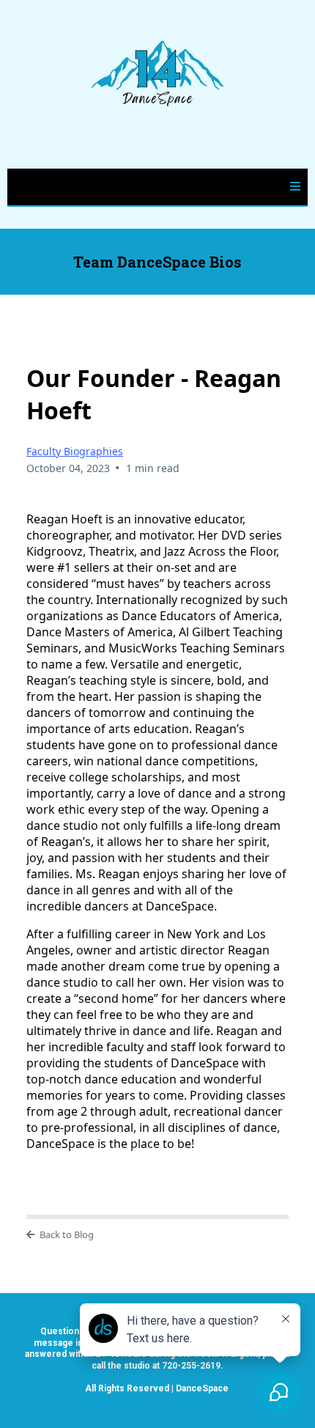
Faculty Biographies (74, 451)
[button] (295, 187)
